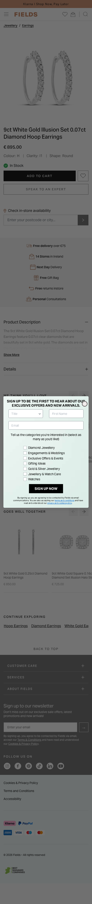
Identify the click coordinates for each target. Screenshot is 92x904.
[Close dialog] (84, 403)
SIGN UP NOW (46, 488)
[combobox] (24, 414)
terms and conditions (64, 500)
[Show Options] (39, 414)
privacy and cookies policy (59, 503)
